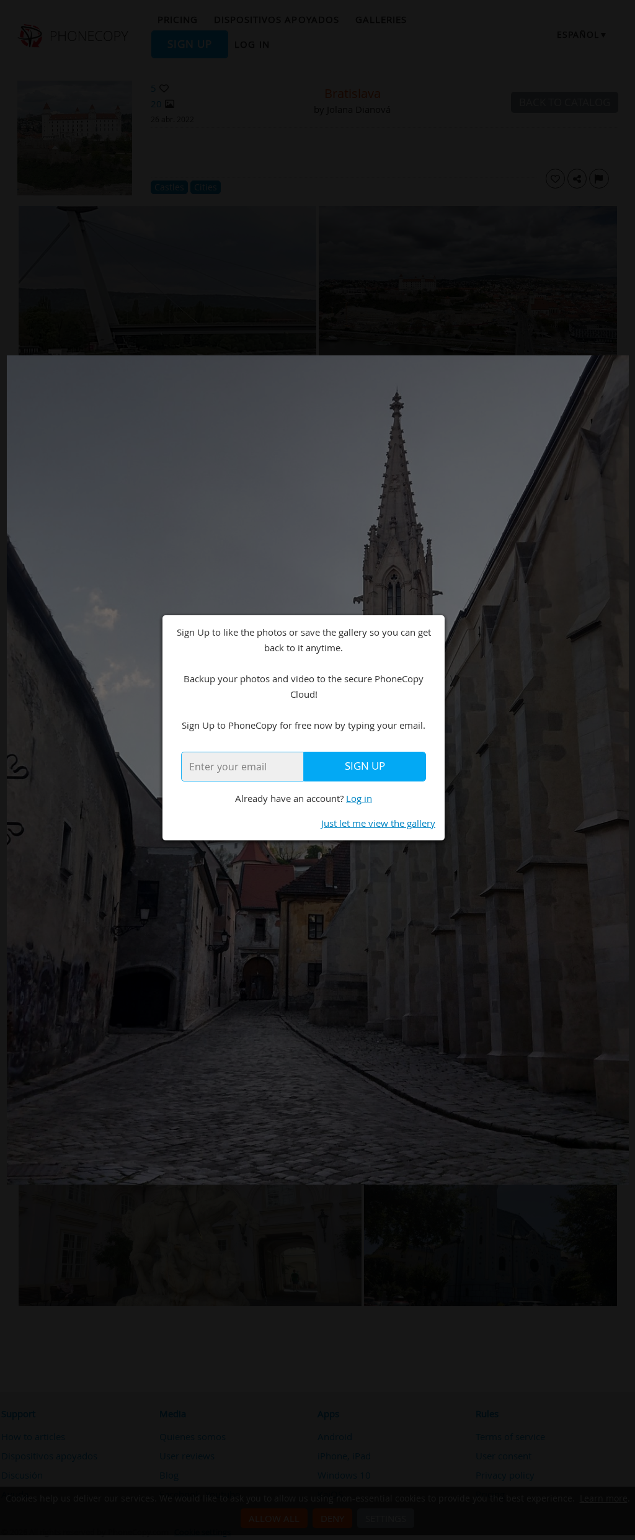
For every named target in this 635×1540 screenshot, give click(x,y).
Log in (359, 798)
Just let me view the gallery (378, 823)
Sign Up (365, 766)
